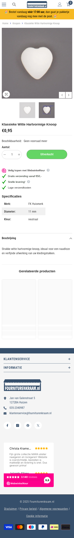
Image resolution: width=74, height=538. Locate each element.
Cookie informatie (37, 516)
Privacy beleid (28, 509)
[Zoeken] (14, 4)
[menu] (4, 4)
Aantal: (6, 147)
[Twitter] (38, 425)
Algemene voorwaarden (54, 509)
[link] (19, 328)
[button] (62, 95)
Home (5, 23)
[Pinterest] (28, 425)
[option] (37, 63)
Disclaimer (10, 509)
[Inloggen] (60, 4)
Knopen (16, 23)
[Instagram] (17, 425)
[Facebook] (7, 425)
